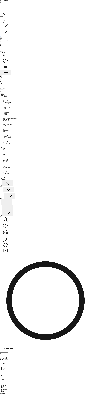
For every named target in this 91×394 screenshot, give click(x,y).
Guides (3, 35)
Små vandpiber (5, 109)
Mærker (1, 215)
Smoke (2, 378)
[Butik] (45, 55)
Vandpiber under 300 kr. (6, 105)
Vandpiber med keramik (6, 114)
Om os (2, 367)
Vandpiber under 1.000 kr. (6, 107)
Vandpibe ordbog (3, 384)
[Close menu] (2, 93)
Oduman (2, 375)
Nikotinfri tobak (5, 122)
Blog (2, 387)
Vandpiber (1, 236)
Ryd (7, 40)
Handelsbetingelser (4, 366)
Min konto (1, 222)
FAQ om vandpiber (3, 386)
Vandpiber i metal (5, 115)
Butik (0, 35)
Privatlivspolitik (3, 388)
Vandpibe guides (3, 385)
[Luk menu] (7, 183)
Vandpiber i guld (5, 113)
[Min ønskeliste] (45, 61)
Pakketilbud (1, 186)
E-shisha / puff (5, 236)
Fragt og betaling (3, 368)
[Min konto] (45, 240)
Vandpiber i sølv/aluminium (6, 112)
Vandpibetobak (2, 198)
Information (2, 364)
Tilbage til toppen (2, 393)
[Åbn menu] (5, 72)
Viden (1, 383)
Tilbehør (16, 236)
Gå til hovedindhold (2, 4)
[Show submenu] (8, 189)
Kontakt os (2, 369)
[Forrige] (0, 1)
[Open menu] (0, 91)
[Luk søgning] (0, 41)
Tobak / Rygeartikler (4, 380)
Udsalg (1, 216)
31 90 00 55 (5, 358)
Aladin (2, 372)
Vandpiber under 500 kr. (6, 106)
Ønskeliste (1, 228)
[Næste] (0, 2)
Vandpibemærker (3, 370)
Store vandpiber (5, 110)
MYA (2, 374)
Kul (0, 204)
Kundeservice (6, 35)
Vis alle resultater (2, 52)
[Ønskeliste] (45, 245)
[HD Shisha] (45, 36)
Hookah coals (13, 236)
